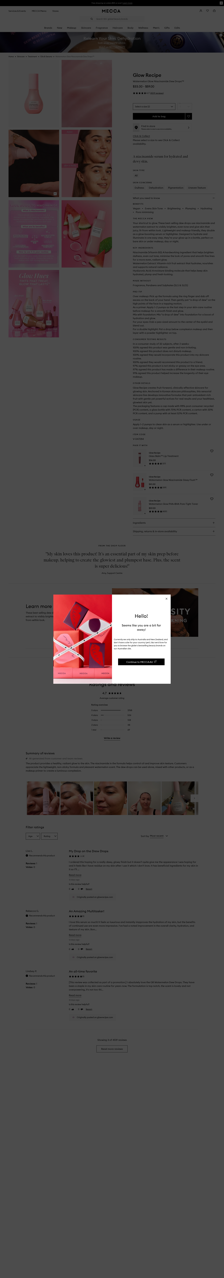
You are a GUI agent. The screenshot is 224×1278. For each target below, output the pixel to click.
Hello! (141, 616)
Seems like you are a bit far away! (141, 627)
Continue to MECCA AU (139, 661)
